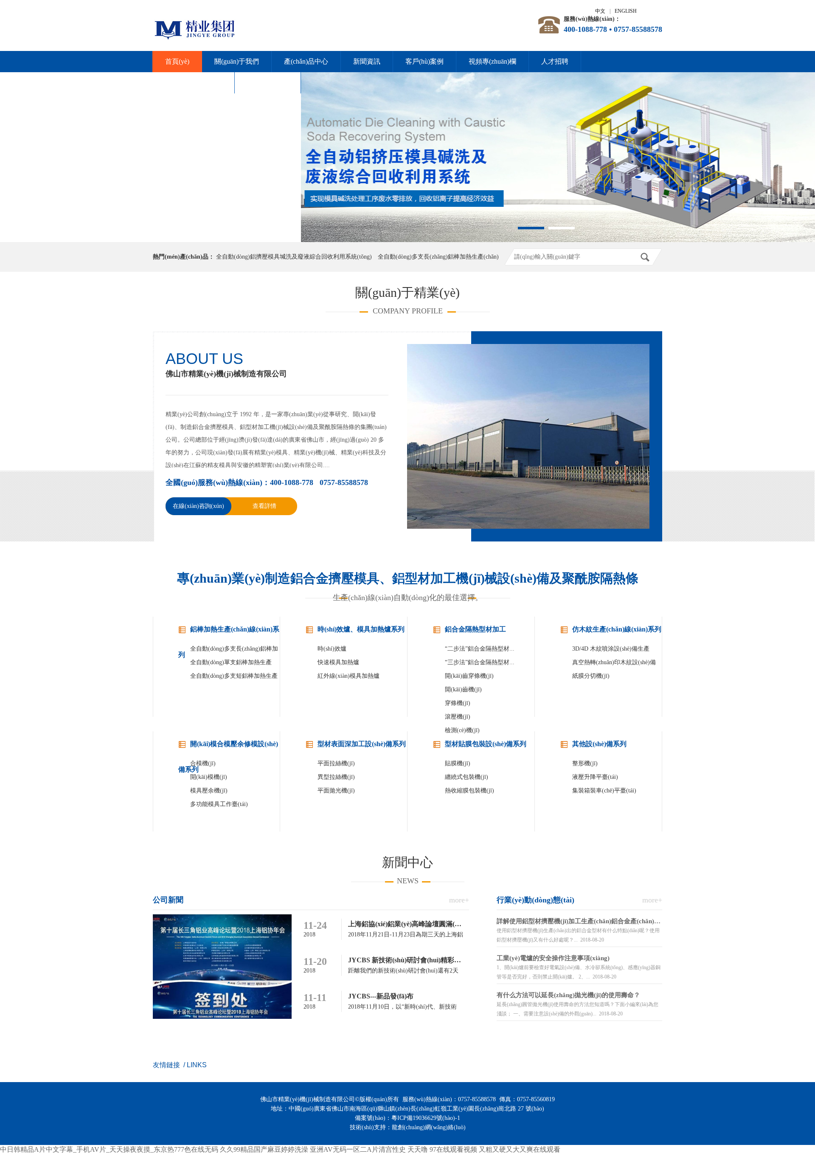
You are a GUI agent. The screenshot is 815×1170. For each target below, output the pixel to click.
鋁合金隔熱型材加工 (475, 629)
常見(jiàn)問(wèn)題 (193, 82)
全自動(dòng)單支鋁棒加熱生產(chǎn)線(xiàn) (231, 664)
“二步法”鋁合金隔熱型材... (479, 649)
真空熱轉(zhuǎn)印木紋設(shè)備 (614, 662)
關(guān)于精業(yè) (407, 292)
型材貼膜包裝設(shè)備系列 (485, 743)
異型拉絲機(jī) (336, 777)
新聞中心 (407, 862)
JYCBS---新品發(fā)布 (380, 996)
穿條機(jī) (457, 703)
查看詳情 (264, 506)
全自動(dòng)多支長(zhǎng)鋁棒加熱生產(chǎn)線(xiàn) (234, 651)
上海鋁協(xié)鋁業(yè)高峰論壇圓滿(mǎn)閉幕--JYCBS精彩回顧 (442, 924)
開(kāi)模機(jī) (208, 777)
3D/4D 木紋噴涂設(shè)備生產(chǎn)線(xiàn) (610, 651)
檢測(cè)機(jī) (462, 730)
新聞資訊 (366, 61)
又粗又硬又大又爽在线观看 (519, 1149)
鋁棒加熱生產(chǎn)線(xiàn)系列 (228, 634)
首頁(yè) (177, 61)
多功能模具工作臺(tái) (219, 804)
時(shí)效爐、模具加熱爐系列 (361, 629)
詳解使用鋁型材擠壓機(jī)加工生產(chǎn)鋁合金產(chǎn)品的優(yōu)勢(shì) (579, 921)
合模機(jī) (203, 763)
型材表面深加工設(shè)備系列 (362, 743)
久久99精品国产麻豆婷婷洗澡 (264, 1149)
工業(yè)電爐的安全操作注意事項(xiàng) (553, 958)
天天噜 (418, 1149)
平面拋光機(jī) (336, 790)
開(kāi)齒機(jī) (463, 689)
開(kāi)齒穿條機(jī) (469, 676)
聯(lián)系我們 (267, 82)
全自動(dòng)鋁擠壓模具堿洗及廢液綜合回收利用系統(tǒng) (294, 257)
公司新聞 (168, 900)
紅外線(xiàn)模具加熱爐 (348, 676)
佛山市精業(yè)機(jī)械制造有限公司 (226, 373)
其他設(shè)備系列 (599, 743)
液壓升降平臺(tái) (595, 777)
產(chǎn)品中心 (306, 61)
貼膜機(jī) (457, 763)
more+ (459, 900)
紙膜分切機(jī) (591, 676)
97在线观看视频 (453, 1149)
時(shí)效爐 (332, 649)
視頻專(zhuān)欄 (492, 61)
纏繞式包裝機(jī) (466, 777)
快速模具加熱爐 (338, 662)
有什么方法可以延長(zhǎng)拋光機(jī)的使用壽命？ (568, 995)
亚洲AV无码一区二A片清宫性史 (358, 1149)
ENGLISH (626, 11)
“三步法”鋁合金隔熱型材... (479, 662)
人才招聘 (554, 61)
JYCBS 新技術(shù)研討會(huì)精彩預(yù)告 (413, 960)
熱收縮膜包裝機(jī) (469, 790)
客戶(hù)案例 (424, 61)
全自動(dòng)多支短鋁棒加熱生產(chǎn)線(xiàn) (234, 678)
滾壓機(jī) (457, 716)
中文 (600, 11)
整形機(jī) (585, 763)
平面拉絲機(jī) (336, 763)
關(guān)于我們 (236, 61)
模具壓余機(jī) (209, 790)
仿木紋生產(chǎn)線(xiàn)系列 (616, 629)
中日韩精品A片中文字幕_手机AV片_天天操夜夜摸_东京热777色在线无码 (109, 1149)
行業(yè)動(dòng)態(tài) (535, 900)
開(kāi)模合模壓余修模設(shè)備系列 (228, 748)
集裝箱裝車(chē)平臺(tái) (604, 790)
